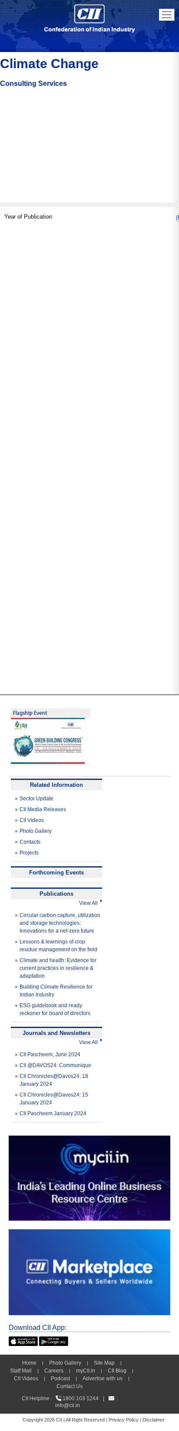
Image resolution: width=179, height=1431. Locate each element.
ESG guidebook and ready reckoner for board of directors (55, 1009)
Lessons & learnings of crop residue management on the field (58, 946)
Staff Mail (21, 1371)
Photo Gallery (36, 831)
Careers (53, 1371)
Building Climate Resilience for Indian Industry (56, 991)
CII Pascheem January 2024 (53, 1113)
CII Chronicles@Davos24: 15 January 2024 (54, 1099)
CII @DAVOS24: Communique (55, 1065)
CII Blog (117, 1371)
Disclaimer (154, 1419)
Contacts (30, 842)
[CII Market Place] (89, 1233)
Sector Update (36, 799)
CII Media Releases (43, 809)
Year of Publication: (28, 216)
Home (29, 1363)
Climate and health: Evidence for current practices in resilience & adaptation (58, 968)
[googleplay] (53, 1340)
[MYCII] (89, 1139)
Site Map (104, 1363)
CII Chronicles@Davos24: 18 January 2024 (54, 1080)
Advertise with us (103, 1378)
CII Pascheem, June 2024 (50, 1054)
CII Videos (32, 820)
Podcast (60, 1378)
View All (89, 903)
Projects (29, 853)
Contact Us (69, 1386)
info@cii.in (67, 1405)
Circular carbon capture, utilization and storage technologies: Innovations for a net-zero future (60, 923)
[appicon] (23, 1340)
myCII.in (85, 1371)
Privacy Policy (124, 1419)
